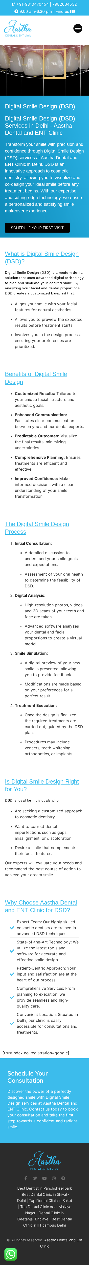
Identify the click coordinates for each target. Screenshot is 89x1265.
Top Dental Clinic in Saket (50, 1200)
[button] (77, 28)
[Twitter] (35, 1178)
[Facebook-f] (26, 1178)
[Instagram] (54, 1178)
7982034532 (64, 4)
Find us (63, 11)
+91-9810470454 (32, 4)
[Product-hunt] (63, 1178)
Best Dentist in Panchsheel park (44, 1188)
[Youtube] (44, 1178)
